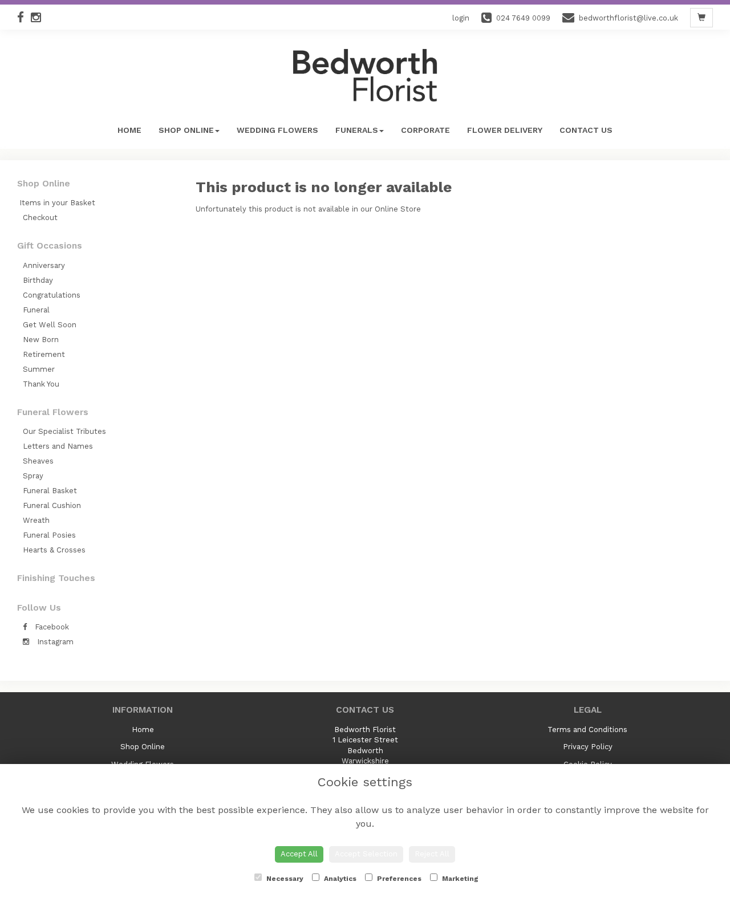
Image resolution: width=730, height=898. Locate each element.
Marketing (459, 879)
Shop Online (186, 130)
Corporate (425, 130)
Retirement (44, 354)
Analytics (339, 879)
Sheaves (38, 461)
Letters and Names (58, 446)
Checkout (40, 217)
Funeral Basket (50, 490)
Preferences (398, 879)
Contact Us (586, 130)
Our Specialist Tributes (64, 431)
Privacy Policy (588, 746)
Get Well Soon (49, 324)
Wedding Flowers (277, 130)
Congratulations (51, 295)
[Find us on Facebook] (24, 17)
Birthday (38, 280)
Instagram (54, 641)
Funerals (356, 130)
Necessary (284, 879)
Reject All (432, 854)
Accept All (299, 854)
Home (129, 130)
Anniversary (44, 265)
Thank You (41, 384)
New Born (41, 339)
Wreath (36, 520)
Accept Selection (366, 854)
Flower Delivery (504, 130)
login (460, 18)
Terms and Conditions (587, 729)
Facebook (51, 627)
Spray (33, 476)
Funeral (36, 310)
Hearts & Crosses (54, 550)
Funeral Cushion (52, 505)
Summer (39, 369)
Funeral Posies (49, 535)
